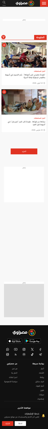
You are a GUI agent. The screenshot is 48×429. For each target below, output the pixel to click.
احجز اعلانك (13, 377)
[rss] (15, 354)
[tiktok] (32, 354)
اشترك (7, 423)
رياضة (42, 377)
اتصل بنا (14, 373)
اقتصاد (41, 373)
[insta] (24, 349)
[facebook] (40, 349)
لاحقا (20, 423)
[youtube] (15, 349)
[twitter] (32, 349)
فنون (42, 390)
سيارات (41, 394)
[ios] (14, 341)
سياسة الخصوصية (10, 381)
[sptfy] (24, 354)
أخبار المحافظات (39, 71)
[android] (33, 341)
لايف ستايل (39, 381)
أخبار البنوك (40, 386)
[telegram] (40, 354)
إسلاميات (40, 399)
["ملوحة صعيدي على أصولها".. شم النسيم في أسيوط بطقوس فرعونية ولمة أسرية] (24, 55)
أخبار (42, 368)
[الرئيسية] (25, 3)
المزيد (24, 151)
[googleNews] (7, 354)
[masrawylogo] (24, 332)
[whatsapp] (7, 349)
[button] (44, 3)
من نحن (14, 368)
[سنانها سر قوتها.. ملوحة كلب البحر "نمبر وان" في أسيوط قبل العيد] (24, 102)
